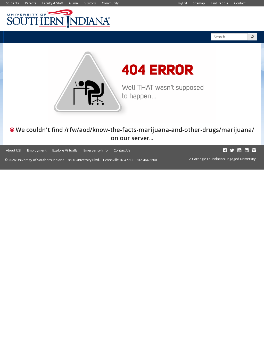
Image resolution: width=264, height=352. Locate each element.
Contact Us (122, 150)
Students (12, 3)
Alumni (74, 3)
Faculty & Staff (52, 3)
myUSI (182, 3)
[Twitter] (232, 150)
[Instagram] (254, 150)
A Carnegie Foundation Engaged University (222, 158)
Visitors (90, 3)
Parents (30, 3)
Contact (239, 3)
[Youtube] (239, 150)
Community (110, 3)
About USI (13, 150)
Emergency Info (96, 150)
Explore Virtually (65, 150)
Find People (219, 3)
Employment (36, 150)
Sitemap (199, 3)
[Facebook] (225, 150)
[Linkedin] (247, 150)
